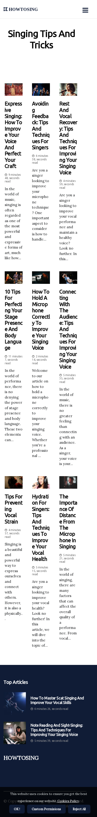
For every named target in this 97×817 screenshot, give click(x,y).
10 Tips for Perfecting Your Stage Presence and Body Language (13, 320)
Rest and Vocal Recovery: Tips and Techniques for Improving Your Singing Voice (68, 138)
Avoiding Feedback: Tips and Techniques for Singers (40, 125)
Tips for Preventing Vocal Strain (13, 508)
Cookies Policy (68, 801)
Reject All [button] (79, 809)
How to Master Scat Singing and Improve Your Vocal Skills (57, 700)
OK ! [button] (17, 809)
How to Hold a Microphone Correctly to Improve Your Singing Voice (41, 320)
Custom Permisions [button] (46, 809)
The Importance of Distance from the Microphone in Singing (68, 521)
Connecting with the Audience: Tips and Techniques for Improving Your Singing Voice (68, 329)
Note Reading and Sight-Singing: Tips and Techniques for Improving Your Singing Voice (57, 729)
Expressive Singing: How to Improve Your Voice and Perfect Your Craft (13, 135)
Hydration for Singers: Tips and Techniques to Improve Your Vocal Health (40, 527)
